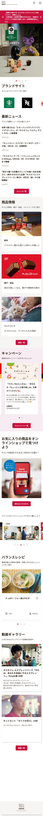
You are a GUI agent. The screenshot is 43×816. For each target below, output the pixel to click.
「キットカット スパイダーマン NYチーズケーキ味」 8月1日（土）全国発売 (21, 144)
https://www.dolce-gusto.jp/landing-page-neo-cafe (20, 26)
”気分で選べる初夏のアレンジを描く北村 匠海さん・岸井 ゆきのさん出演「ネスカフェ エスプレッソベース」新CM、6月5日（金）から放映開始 (21, 175)
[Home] (10, 3)
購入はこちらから (21, 503)
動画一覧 (21, 748)
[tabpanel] (21, 51)
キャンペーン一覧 (21, 425)
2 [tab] (19, 80)
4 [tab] (25, 80)
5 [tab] (27, 544)
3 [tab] (22, 80)
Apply (34, 4)
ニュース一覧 (22, 191)
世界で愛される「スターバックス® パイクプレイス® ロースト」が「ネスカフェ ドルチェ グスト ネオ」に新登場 (21, 130)
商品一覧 (21, 342)
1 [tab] (16, 80)
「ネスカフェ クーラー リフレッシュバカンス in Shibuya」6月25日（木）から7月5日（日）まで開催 (21, 159)
